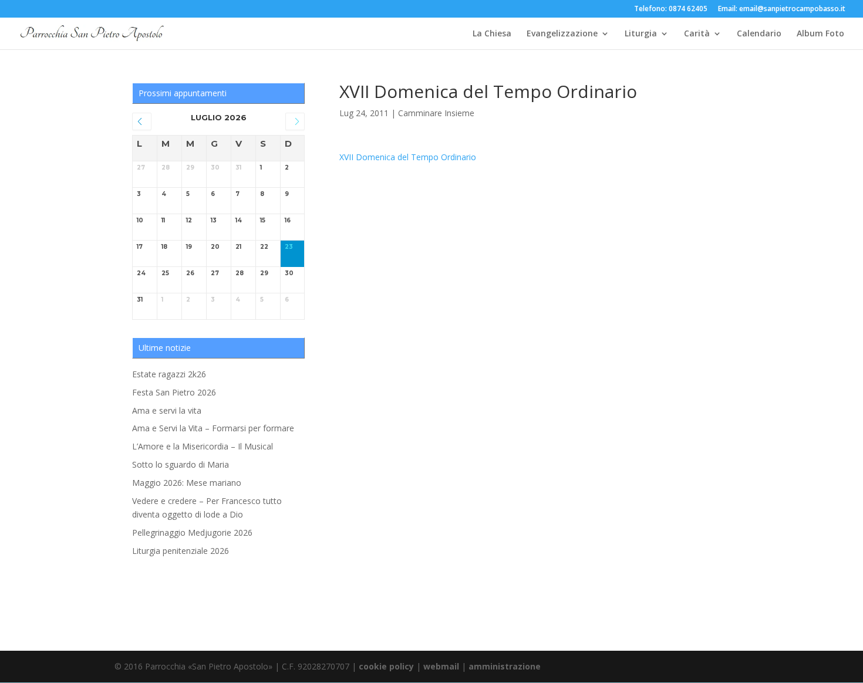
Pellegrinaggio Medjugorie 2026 (192, 532)
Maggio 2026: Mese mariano (186, 482)
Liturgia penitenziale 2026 (180, 550)
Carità (697, 34)
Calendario (759, 34)
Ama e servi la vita (166, 410)
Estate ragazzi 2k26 (169, 374)
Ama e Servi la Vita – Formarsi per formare (213, 428)
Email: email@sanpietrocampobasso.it (781, 9)
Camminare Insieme (436, 113)
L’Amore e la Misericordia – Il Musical (202, 446)
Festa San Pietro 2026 (174, 392)
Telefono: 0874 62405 (670, 9)
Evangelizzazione (562, 34)
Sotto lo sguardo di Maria (180, 464)
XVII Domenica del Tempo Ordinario (407, 157)
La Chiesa (492, 34)
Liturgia (641, 34)
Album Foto (820, 34)
